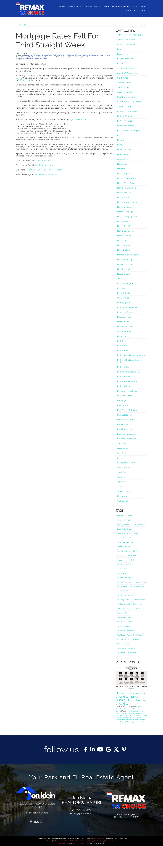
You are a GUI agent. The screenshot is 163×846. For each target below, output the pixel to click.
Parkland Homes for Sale (128, 372)
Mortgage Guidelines (127, 307)
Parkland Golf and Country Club (129, 361)
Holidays (121, 169)
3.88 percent (24, 80)
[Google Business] (108, 749)
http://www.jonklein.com (45, 174)
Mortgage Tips (124, 317)
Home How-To (124, 197)
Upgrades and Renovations (128, 653)
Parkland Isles (50, 57)
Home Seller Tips (125, 226)
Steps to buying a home (131, 722)
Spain (45, 59)
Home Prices (140, 582)
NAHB (119, 613)
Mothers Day (123, 322)
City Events (122, 78)
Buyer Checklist (132, 711)
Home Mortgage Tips (127, 216)
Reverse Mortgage (126, 434)
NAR (127, 613)
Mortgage (137, 604)
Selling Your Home (126, 463)
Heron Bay (122, 164)
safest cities (122, 448)
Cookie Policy (99, 841)
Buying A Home (123, 524)
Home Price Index (124, 582)
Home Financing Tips (127, 188)
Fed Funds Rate (123, 551)
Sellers (120, 458)
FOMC (120, 145)
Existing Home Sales (127, 111)
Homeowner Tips (125, 259)
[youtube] (100, 749)
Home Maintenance (125, 569)
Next (143, 25)
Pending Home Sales (127, 391)
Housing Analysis (125, 264)
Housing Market (125, 269)
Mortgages (138, 608)
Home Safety (123, 221)
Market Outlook (124, 293)
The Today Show (124, 644)
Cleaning (136, 533)
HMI (132, 560)
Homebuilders (124, 250)
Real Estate (122, 405)
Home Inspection (125, 207)
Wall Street (122, 501)
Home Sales (122, 586)
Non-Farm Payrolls (125, 626)
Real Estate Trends (126, 420)
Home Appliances (125, 173)
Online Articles (124, 331)
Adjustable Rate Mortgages (130, 35)
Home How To (124, 193)
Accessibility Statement (73, 841)
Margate (121, 288)
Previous (22, 25)
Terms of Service (111, 841)
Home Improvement (127, 202)
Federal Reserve (124, 116)
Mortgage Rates (46, 55)
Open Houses (123, 336)
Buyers (120, 63)
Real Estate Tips (124, 415)
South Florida (87, 57)
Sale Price (121, 453)
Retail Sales (122, 424)
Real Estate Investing (126, 631)
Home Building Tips (126, 178)
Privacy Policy (88, 841)
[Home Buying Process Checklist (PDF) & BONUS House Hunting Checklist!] (131, 677)
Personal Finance (75, 57)
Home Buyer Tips (125, 183)
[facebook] (86, 749)
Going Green (123, 159)
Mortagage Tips (124, 302)
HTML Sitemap (58, 841)
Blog (119, 49)
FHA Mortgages (124, 121)
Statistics (121, 472)
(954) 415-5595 (83, 809)
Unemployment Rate (126, 648)
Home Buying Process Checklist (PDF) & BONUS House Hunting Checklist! (131, 698)
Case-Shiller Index (125, 68)
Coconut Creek (124, 83)
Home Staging (124, 236)
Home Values (123, 245)
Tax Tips (121, 482)
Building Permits (124, 520)
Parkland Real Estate (127, 381)
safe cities (121, 443)
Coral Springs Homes (45, 165)
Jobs (119, 279)
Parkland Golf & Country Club (92, 55)
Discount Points (27, 59)
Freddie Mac (38, 59)
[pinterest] (124, 749)
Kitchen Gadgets (125, 283)
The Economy (123, 491)
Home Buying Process (131, 717)
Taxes (120, 486)
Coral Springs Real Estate (129, 102)
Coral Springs (123, 87)
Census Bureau (123, 533)
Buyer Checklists (125, 59)
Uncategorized (124, 496)
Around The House (126, 44)
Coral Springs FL (124, 92)
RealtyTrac (137, 635)
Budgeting (28, 55)
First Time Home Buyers (128, 130)
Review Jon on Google (36, 812)
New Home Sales (125, 326)
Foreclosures (123, 154)
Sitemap (49, 841)
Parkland (56, 55)
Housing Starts (124, 274)
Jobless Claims (139, 600)
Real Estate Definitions (128, 410)
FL (33, 55)
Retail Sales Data (125, 429)
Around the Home (124, 516)
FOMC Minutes (124, 149)
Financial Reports (125, 126)
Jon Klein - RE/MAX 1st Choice (39, 804)
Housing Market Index (126, 595)
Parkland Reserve (62, 57)
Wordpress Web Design (81, 843)
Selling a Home (123, 639)
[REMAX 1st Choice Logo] (30, 3)
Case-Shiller (138, 524)
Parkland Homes (38, 57)
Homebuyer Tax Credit (128, 255)
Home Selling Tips (125, 231)
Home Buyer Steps (130, 715)
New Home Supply (125, 622)
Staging (136, 639)
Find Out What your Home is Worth (45, 170)
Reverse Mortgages (126, 439)
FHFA (135, 551)
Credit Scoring (124, 106)
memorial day (123, 298)
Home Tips (122, 240)
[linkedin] (92, 749)
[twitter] (116, 749)
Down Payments (124, 538)
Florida (37, 55)
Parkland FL (64, 55)
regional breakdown (78, 119)
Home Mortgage (125, 212)
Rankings (121, 400)
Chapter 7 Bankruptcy (127, 73)
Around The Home (126, 39)
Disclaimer (62, 843)
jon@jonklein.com (83, 813)
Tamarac (121, 477)
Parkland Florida (75, 55)
